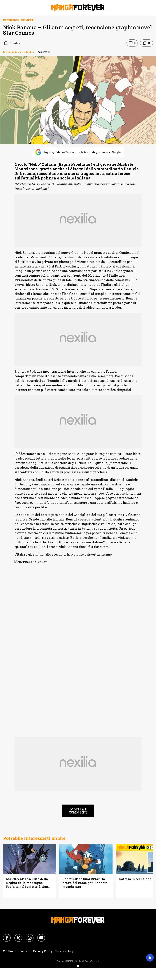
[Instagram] (27, 935)
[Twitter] (16, 935)
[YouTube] (38, 935)
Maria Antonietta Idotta (18, 52)
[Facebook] (4, 935)
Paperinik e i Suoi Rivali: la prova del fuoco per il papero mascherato (84, 883)
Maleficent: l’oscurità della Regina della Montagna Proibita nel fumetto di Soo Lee (27, 883)
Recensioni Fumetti (19, 20)
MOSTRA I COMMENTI (78, 810)
